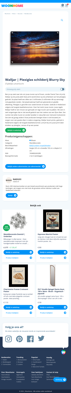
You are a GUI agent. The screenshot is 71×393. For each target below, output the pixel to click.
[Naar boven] (64, 349)
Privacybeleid (20, 379)
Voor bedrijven (37, 372)
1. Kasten (4, 360)
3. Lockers (19, 364)
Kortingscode (50, 360)
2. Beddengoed (6, 362)
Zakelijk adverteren (37, 375)
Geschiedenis (5, 377)
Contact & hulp (52, 372)
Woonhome (7, 13)
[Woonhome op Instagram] (8, 339)
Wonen (14, 13)
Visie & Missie (5, 375)
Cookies (18, 382)
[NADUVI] (9, 180)
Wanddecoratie (28, 13)
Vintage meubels (6, 379)
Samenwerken (50, 379)
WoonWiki (49, 365)
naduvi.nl (16, 182)
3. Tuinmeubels (6, 364)
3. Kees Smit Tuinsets (37, 367)
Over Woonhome (7, 372)
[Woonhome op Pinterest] (19, 339)
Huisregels (20, 372)
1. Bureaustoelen (21, 360)
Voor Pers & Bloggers (52, 377)
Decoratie (20, 13)
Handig (49, 357)
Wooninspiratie (51, 362)
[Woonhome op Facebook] (30, 339)
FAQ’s (48, 375)
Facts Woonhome (36, 377)
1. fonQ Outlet (35, 360)
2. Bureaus (19, 362)
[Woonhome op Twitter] (41, 339)
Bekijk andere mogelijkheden (40, 146)
